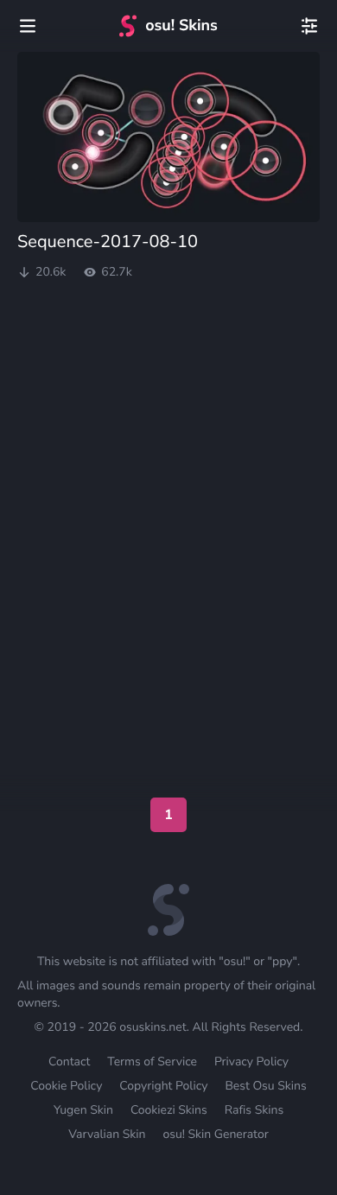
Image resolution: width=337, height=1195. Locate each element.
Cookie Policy (66, 1085)
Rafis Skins (254, 1110)
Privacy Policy (251, 1061)
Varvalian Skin (106, 1134)
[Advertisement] (168, 350)
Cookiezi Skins (168, 1110)
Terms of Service (152, 1061)
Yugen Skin (83, 1110)
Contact (69, 1061)
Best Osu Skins (265, 1085)
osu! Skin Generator (215, 1134)
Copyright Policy (163, 1085)
